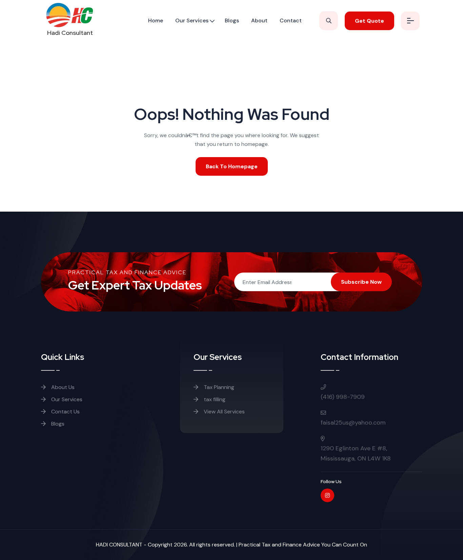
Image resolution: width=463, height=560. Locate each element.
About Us (62, 387)
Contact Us (65, 411)
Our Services (191, 20)
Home (155, 20)
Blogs (232, 20)
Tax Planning (219, 387)
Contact (291, 20)
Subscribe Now (361, 281)
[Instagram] (327, 495)
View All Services (223, 411)
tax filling (214, 399)
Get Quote (369, 20)
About (259, 20)
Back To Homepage (232, 166)
